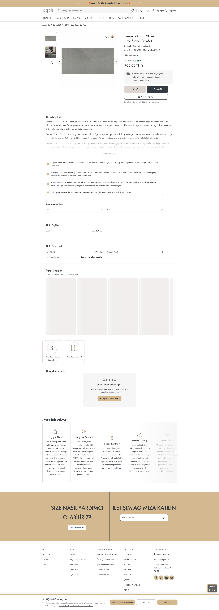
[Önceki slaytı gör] (59, 61)
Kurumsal (45, 559)
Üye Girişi (74, 574)
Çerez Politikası (103, 574)
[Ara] (133, 10)
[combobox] (94, 10)
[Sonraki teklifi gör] (140, 3)
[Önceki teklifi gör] (78, 3)
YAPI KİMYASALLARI (132, 585)
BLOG (126, 590)
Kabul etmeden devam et (122, 602)
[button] (50, 38)
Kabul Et (167, 602)
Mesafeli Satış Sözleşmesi (107, 554)
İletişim (72, 554)
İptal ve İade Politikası (105, 564)
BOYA (126, 579)
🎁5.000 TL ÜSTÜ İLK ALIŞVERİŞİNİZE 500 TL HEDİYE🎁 (110, 3)
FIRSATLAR (128, 554)
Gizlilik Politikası (103, 569)
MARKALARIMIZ (130, 559)
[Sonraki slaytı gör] (116, 61)
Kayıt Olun (74, 569)
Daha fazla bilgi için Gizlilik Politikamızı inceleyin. (76, 606)
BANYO (127, 564)
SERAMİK (128, 574)
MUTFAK (127, 569)
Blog (44, 564)
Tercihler (146, 602)
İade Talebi (74, 564)
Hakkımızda (47, 554)
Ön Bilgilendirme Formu (106, 559)
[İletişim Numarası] (140, 10)
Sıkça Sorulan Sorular (78, 559)
